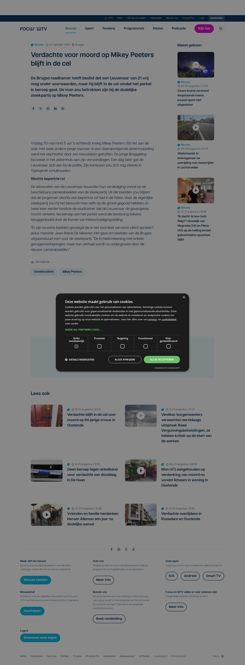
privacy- (153, 319)
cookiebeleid (169, 319)
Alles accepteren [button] (162, 359)
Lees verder (71, 323)
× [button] (183, 297)
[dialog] (122, 332)
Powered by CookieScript (167, 368)
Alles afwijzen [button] (125, 359)
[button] (122, 329)
